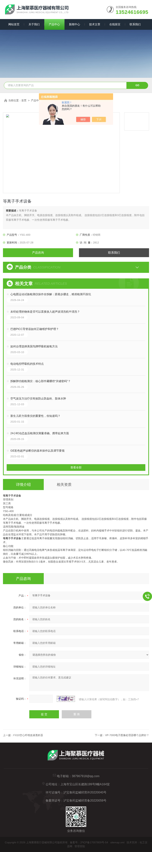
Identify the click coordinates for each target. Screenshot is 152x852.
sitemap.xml (117, 842)
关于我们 (34, 24)
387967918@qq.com (85, 776)
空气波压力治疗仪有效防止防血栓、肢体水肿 (38, 398)
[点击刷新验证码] (66, 699)
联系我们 (135, 24)
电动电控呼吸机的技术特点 (27, 363)
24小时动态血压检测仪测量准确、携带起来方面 (39, 433)
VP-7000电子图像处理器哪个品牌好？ (127, 735)
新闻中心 (74, 24)
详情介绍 (23, 484)
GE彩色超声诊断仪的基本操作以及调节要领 (37, 450)
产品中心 (54, 24)
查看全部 (76, 467)
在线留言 (114, 24)
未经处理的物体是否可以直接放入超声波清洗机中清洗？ (45, 311)
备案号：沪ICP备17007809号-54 (89, 842)
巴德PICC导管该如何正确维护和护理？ (34, 329)
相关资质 (64, 484)
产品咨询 (38, 252)
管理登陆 (80, 846)
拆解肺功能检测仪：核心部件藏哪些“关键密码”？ (40, 381)
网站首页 (13, 24)
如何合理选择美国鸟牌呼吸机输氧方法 (34, 346)
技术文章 (94, 24)
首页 (24, 100)
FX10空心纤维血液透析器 (28, 735)
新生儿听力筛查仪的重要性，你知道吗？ (35, 415)
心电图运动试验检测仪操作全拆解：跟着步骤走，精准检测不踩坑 (50, 294)
